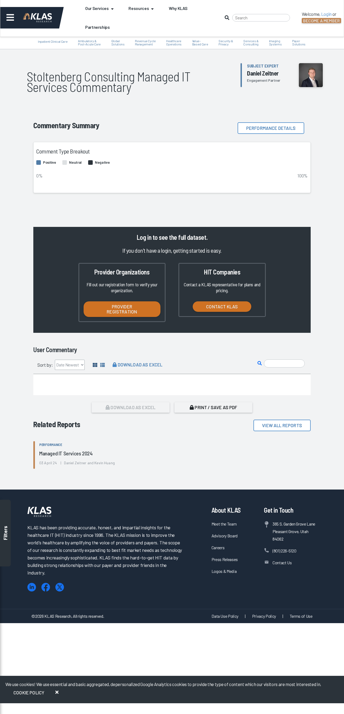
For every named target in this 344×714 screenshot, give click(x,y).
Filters (5, 533)
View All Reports (282, 425)
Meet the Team (224, 523)
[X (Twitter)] (59, 587)
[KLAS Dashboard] (44, 17)
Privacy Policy (264, 616)
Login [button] (326, 14)
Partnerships (97, 27)
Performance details (271, 128)
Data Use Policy (225, 616)
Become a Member (321, 20)
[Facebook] (45, 587)
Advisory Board (225, 535)
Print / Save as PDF (215, 407)
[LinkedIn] (31, 587)
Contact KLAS (222, 306)
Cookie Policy (28, 692)
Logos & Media (224, 571)
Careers (218, 547)
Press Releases (225, 559)
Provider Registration (122, 309)
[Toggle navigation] (10, 17)
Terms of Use (301, 616)
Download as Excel (139, 364)
